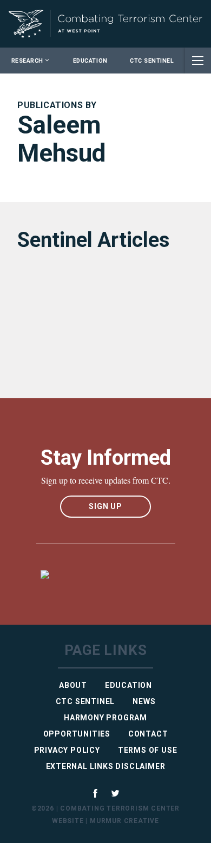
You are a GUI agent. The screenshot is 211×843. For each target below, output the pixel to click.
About (73, 685)
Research (27, 60)
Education (90, 60)
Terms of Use (147, 750)
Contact (148, 734)
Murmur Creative (124, 821)
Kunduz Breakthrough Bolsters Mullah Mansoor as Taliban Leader (99, 321)
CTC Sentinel (152, 60)
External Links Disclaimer (106, 766)
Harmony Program (105, 717)
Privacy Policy (67, 750)
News (144, 701)
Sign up (105, 506)
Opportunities (76, 734)
